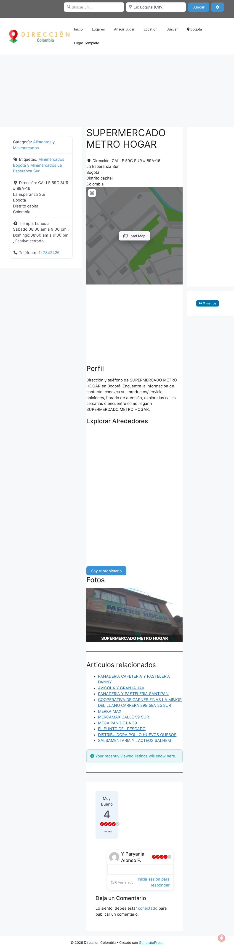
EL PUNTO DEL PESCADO (122, 728)
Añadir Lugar (124, 29)
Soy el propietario (106, 571)
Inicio (78, 29)
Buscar (200, 7)
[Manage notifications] (221, 938)
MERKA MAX (109, 711)
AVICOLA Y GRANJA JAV (121, 688)
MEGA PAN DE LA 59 (117, 723)
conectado (147, 908)
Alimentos (42, 142)
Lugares (98, 29)
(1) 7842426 (48, 252)
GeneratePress (151, 942)
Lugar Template (86, 43)
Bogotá (195, 29)
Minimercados (26, 148)
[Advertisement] (117, 88)
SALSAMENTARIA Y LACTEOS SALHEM (134, 740)
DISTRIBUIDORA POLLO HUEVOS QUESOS (137, 734)
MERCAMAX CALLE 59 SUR (123, 717)
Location (150, 29)
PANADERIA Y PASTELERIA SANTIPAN (133, 693)
